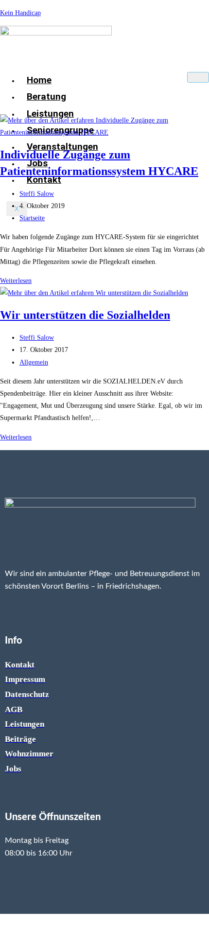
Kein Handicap (20, 13)
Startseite (32, 218)
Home (39, 80)
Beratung (46, 96)
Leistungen (50, 113)
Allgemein (33, 362)
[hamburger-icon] (198, 77)
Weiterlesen (18, 280)
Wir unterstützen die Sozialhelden (85, 315)
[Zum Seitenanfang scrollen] (2, 920)
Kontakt (44, 179)
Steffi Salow (36, 193)
